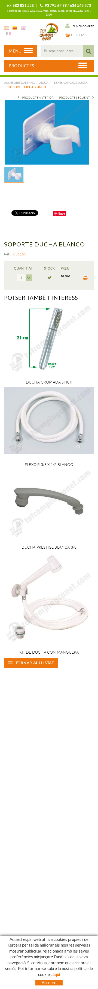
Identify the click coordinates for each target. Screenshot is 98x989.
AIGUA (43, 82)
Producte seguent (74, 97)
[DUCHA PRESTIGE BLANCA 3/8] (49, 503)
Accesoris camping (19, 82)
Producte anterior (38, 97)
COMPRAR (85, 279)
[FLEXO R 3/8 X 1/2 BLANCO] (49, 421)
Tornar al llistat (35, 663)
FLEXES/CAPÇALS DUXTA (70, 82)
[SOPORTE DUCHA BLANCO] (47, 132)
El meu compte (83, 26)
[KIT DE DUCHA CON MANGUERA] (49, 597)
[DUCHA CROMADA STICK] (49, 338)
